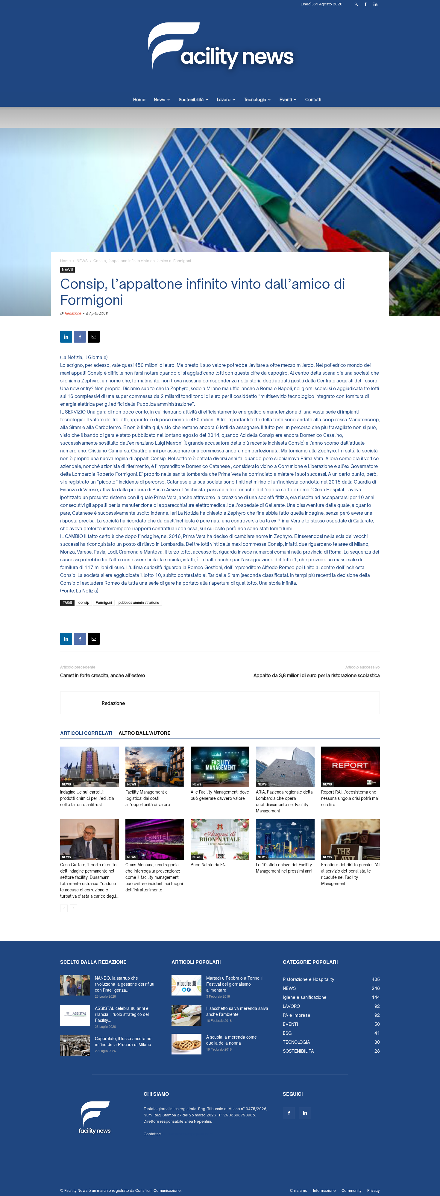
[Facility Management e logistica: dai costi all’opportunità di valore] (154, 767)
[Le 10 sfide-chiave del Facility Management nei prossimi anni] (285, 839)
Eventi (286, 99)
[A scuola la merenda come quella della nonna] (186, 1044)
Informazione (324, 1190)
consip (83, 603)
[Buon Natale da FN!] (220, 839)
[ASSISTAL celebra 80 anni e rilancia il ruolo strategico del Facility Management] (75, 1015)
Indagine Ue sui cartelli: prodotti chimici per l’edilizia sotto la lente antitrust (87, 798)
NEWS (82, 261)
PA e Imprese (296, 1015)
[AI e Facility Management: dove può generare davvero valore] (220, 767)
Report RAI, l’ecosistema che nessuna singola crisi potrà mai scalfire (350, 798)
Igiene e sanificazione (305, 997)
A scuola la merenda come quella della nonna (231, 1040)
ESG (287, 1033)
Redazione (73, 313)
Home (139, 99)
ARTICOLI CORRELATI (86, 733)
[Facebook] (365, 4)
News (159, 99)
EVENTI (290, 1024)
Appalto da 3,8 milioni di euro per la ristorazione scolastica (317, 675)
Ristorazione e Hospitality (308, 979)
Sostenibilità (191, 99)
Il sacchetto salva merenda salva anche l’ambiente (237, 1011)
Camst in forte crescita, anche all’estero (102, 675)
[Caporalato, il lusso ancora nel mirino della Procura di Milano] (75, 1045)
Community (352, 1190)
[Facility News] (220, 50)
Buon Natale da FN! (208, 864)
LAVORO (291, 1006)
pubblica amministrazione (139, 603)
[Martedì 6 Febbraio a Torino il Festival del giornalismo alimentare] (186, 985)
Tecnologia (255, 99)
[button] (356, 4)
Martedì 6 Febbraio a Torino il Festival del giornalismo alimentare (234, 984)
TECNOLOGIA (296, 1042)
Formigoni (104, 603)
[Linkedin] (375, 4)
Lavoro (223, 99)
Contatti (313, 99)
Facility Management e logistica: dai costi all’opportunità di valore (147, 798)
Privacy (373, 1190)
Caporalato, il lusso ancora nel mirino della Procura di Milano (123, 1041)
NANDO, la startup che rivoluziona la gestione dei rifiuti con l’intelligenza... (124, 984)
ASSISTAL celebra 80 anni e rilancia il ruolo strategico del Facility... (122, 1014)
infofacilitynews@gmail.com (188, 1134)
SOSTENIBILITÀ (298, 1051)
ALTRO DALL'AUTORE (145, 733)
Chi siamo (298, 1190)
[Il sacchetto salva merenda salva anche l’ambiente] (186, 1015)
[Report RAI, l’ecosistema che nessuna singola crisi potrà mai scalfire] (350, 767)
